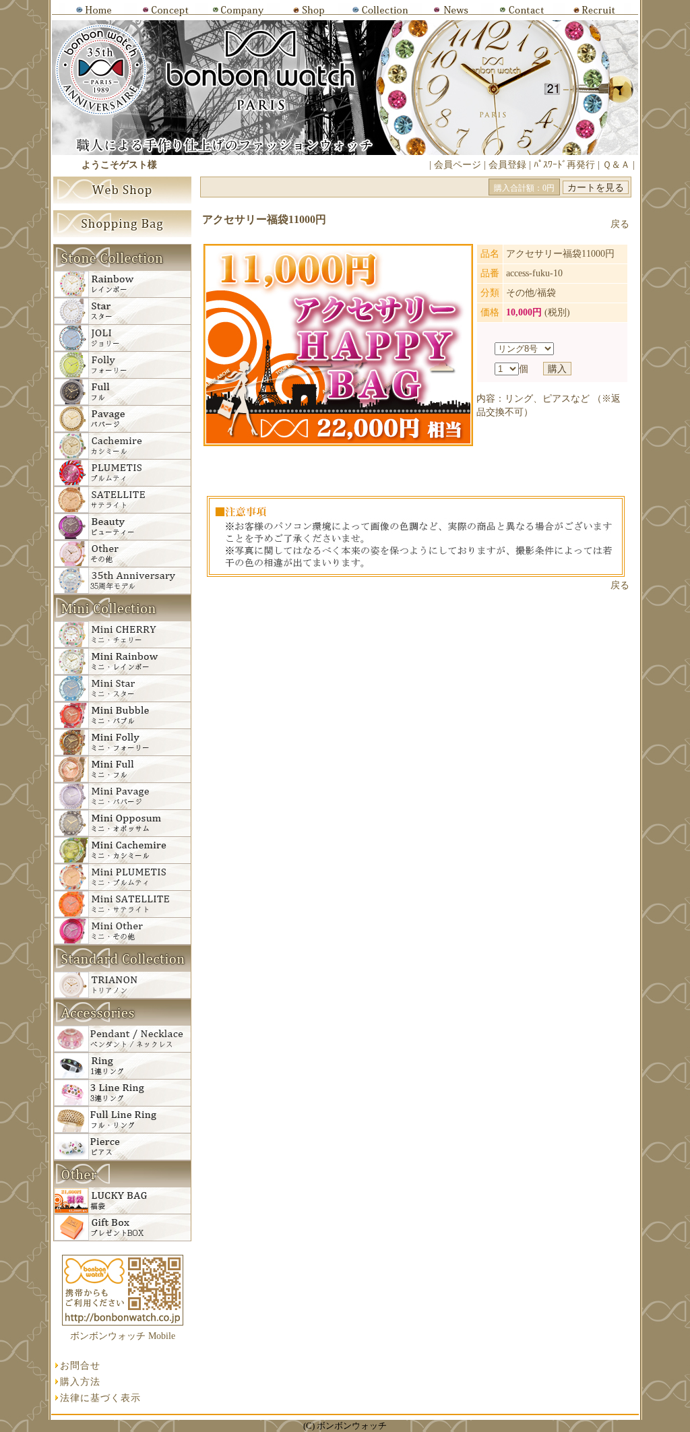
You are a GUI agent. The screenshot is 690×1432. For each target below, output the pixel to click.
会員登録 (507, 165)
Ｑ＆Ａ (616, 165)
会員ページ (457, 165)
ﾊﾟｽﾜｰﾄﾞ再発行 (564, 165)
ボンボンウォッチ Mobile (122, 1336)
